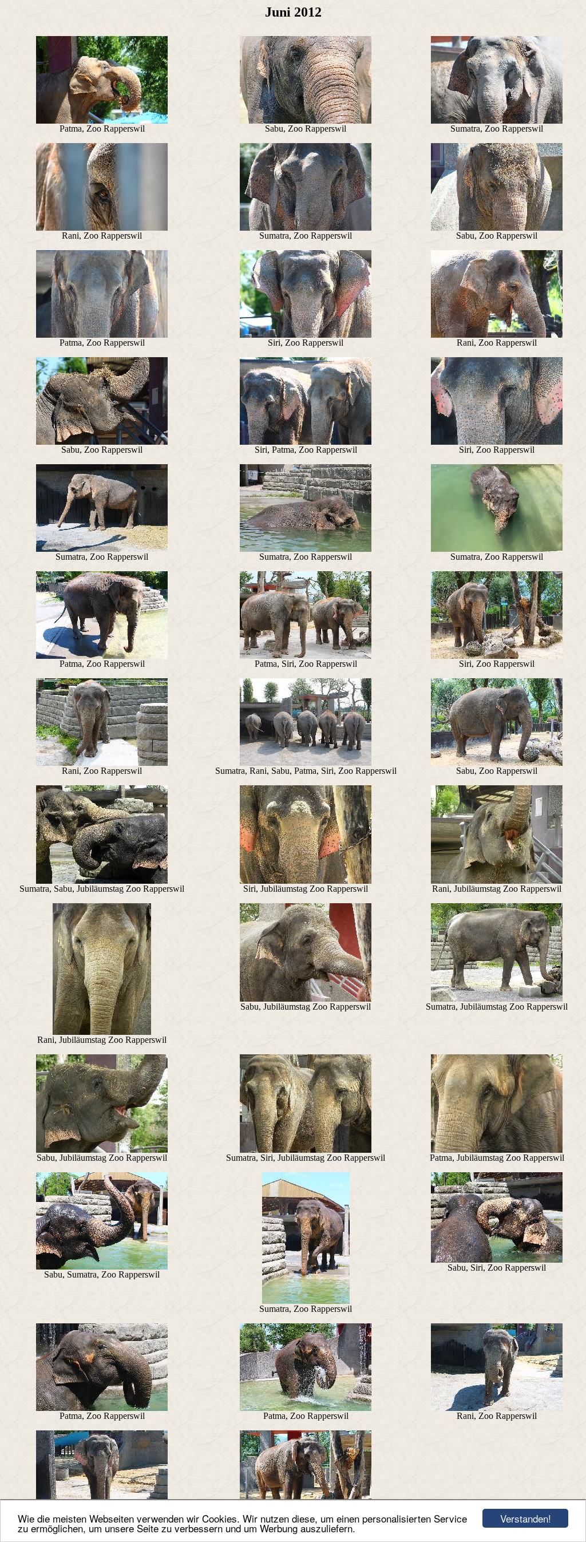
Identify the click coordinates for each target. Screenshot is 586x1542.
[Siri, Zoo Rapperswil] (305, 334)
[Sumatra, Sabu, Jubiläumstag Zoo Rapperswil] (102, 880)
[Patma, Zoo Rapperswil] (102, 120)
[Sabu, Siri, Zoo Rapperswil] (497, 1259)
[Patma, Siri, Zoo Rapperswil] (305, 656)
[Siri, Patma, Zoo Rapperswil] (305, 441)
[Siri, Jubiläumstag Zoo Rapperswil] (305, 880)
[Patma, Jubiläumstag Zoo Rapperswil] (497, 1149)
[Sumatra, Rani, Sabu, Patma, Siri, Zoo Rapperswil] (305, 763)
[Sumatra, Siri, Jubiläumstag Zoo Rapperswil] (305, 1149)
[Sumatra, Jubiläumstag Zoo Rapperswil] (497, 998)
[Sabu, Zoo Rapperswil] (305, 120)
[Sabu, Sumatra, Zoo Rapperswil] (102, 1266)
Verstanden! (525, 1518)
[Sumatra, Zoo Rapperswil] (497, 120)
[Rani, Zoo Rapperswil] (102, 227)
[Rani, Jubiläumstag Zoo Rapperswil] (497, 880)
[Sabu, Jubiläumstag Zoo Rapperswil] (305, 998)
